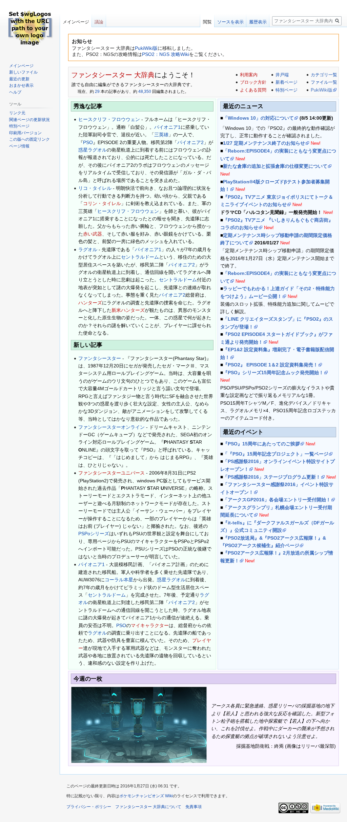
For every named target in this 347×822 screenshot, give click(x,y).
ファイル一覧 (324, 82)
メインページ (76, 21)
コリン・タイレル (102, 203)
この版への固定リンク (29, 139)
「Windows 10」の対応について (258, 118)
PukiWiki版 (146, 48)
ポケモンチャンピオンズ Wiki (146, 796)
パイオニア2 (190, 142)
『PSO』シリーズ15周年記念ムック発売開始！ (273, 372)
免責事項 (193, 806)
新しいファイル (23, 72)
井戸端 (282, 74)
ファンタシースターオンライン (111, 427)
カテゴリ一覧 (324, 74)
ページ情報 (19, 146)
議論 (99, 21)
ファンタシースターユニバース (111, 473)
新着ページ (286, 82)
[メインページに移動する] (30, 27)
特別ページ (286, 90)
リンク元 (17, 113)
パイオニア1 (167, 127)
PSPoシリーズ (93, 533)
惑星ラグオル (92, 150)
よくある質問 (253, 90)
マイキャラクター (150, 625)
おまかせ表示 (21, 85)
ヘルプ (15, 92)
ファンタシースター (99, 358)
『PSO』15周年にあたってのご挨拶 (261, 443)
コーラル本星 (119, 579)
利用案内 (249, 74)
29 (97, 91)
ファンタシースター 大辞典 (113, 75)
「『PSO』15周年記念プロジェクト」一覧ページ (275, 454)
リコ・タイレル (94, 188)
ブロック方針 (253, 82)
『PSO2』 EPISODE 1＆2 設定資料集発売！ (270, 364)
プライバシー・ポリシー (88, 806)
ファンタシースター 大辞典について (148, 806)
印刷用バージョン (25, 133)
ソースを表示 (230, 21)
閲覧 (207, 21)
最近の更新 (19, 79)
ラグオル (87, 249)
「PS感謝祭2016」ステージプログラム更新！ (272, 477)
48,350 (144, 91)
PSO (88, 142)
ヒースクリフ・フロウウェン (109, 119)
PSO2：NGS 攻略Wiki (165, 54)
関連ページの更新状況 (29, 119)
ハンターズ (90, 302)
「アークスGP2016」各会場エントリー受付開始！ (277, 499)
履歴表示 (258, 21)
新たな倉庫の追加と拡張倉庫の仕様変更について (275, 166)
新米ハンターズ (128, 310)
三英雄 (161, 134)
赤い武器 (92, 234)
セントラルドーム (140, 257)
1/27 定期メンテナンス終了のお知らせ (264, 143)
